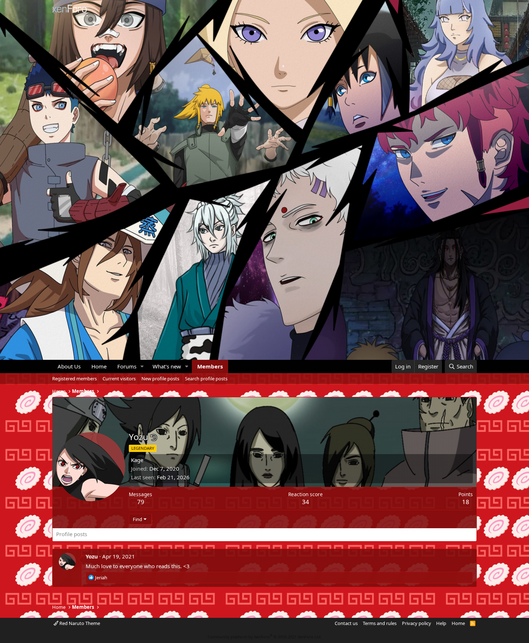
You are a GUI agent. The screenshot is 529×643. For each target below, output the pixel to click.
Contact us (346, 623)
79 (140, 502)
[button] (142, 366)
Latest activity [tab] (111, 534)
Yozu (92, 556)
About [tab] (171, 534)
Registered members (74, 378)
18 (465, 502)
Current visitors (119, 378)
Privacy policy (416, 623)
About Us (69, 366)
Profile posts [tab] (71, 534)
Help (441, 623)
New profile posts (160, 378)
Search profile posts (206, 378)
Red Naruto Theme (79, 623)
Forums (126, 366)
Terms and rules (380, 623)
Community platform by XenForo (265, 636)
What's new (167, 366)
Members (210, 366)
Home (99, 366)
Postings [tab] (146, 534)
